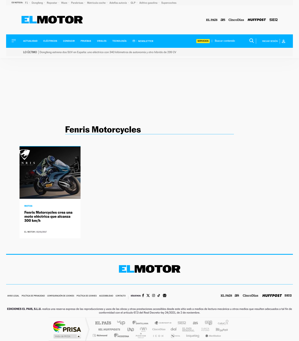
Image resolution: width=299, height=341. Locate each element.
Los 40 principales (122, 323)
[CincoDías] (236, 20)
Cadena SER (181, 323)
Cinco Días (158, 329)
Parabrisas (77, 2)
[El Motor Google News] (165, 296)
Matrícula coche (96, 2)
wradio (142, 329)
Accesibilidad (106, 296)
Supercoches (168, 2)
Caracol (222, 323)
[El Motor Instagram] (153, 296)
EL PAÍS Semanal (188, 329)
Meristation (212, 335)
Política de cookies (87, 296)
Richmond (100, 335)
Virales (101, 41)
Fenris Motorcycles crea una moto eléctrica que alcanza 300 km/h (48, 216)
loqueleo (193, 335)
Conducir (69, 41)
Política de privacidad (33, 296)
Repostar (52, 2)
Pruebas (86, 41)
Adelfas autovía (118, 2)
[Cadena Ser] (274, 20)
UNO (131, 329)
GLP (133, 2)
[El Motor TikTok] (158, 296)
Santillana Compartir (163, 323)
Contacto (120, 296)
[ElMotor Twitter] (148, 296)
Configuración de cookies (60, 296)
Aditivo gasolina (148, 2)
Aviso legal (13, 296)
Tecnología (119, 41)
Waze (64, 2)
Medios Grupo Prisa (66, 336)
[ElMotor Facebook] (143, 296)
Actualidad (30, 41)
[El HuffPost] (256, 20)
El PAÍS (103, 323)
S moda (175, 335)
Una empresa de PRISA (67, 326)
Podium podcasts (140, 335)
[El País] (211, 20)
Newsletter (145, 41)
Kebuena (218, 329)
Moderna (120, 335)
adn (207, 323)
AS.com (193, 323)
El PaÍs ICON (158, 335)
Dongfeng (38, 2)
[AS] (223, 20)
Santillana (141, 323)
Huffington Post (108, 329)
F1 (26, 2)
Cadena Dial (174, 329)
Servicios (203, 41)
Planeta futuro (204, 329)
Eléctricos (50, 41)
